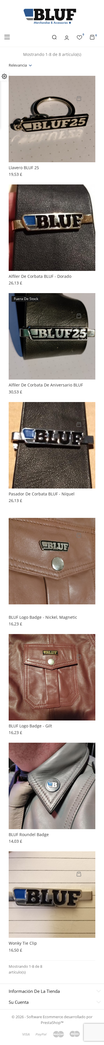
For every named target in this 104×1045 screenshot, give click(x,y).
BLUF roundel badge (29, 834)
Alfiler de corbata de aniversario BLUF (46, 385)
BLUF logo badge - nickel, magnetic (43, 617)
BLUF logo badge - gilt (30, 726)
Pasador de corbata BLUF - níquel (42, 494)
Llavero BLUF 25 (24, 167)
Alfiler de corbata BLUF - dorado (40, 276)
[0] (79, 37)
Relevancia (18, 65)
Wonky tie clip (23, 943)
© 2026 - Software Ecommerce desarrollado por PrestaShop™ (52, 1019)
